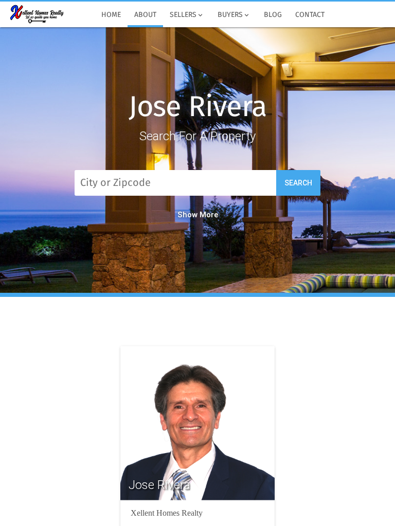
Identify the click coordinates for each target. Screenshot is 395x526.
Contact (310, 14)
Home (111, 14)
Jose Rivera (198, 107)
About (145, 14)
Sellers (187, 15)
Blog (273, 14)
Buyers (234, 15)
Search (298, 183)
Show (187, 214)
